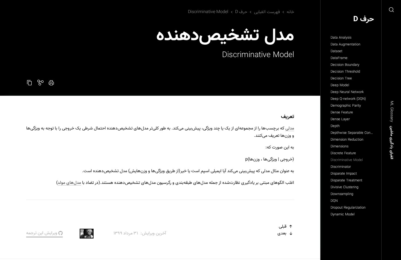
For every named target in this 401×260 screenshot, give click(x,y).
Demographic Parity (346, 106)
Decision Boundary (345, 65)
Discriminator (341, 167)
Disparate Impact (344, 174)
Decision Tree (341, 78)
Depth (335, 126)
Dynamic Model (343, 214)
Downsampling (342, 194)
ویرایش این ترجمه (42, 233)
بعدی (282, 233)
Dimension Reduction (347, 140)
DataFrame (339, 58)
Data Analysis (341, 38)
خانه (290, 12)
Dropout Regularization (348, 208)
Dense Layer (340, 119)
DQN (334, 201)
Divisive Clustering (344, 187)
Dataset (336, 51)
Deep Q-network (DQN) (348, 99)
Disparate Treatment (346, 180)
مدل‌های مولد (69, 182)
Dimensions (339, 146)
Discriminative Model (347, 160)
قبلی (283, 226)
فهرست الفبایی (267, 12)
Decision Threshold (345, 72)
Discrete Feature (343, 153)
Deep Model (340, 85)
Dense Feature (342, 112)
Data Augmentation (345, 44)
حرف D (363, 19)
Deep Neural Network (347, 92)
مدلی (289, 128)
